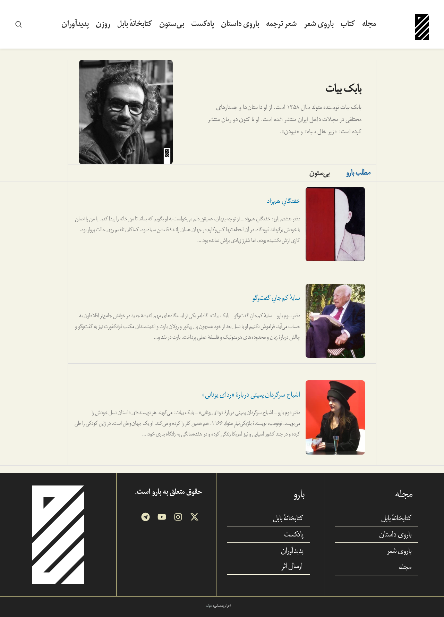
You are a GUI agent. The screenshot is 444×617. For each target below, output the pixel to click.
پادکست (293, 534)
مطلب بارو (358, 172)
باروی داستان (395, 534)
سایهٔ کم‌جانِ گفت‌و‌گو (276, 298)
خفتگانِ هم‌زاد (283, 201)
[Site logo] (422, 23)
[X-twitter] (194, 517)
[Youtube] (162, 517)
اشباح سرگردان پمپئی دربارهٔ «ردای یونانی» (251, 394)
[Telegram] (145, 517)
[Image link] (58, 534)
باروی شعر (399, 550)
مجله (405, 567)
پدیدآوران (292, 550)
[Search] (19, 24)
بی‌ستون (319, 173)
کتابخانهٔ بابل (396, 518)
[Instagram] (178, 517)
